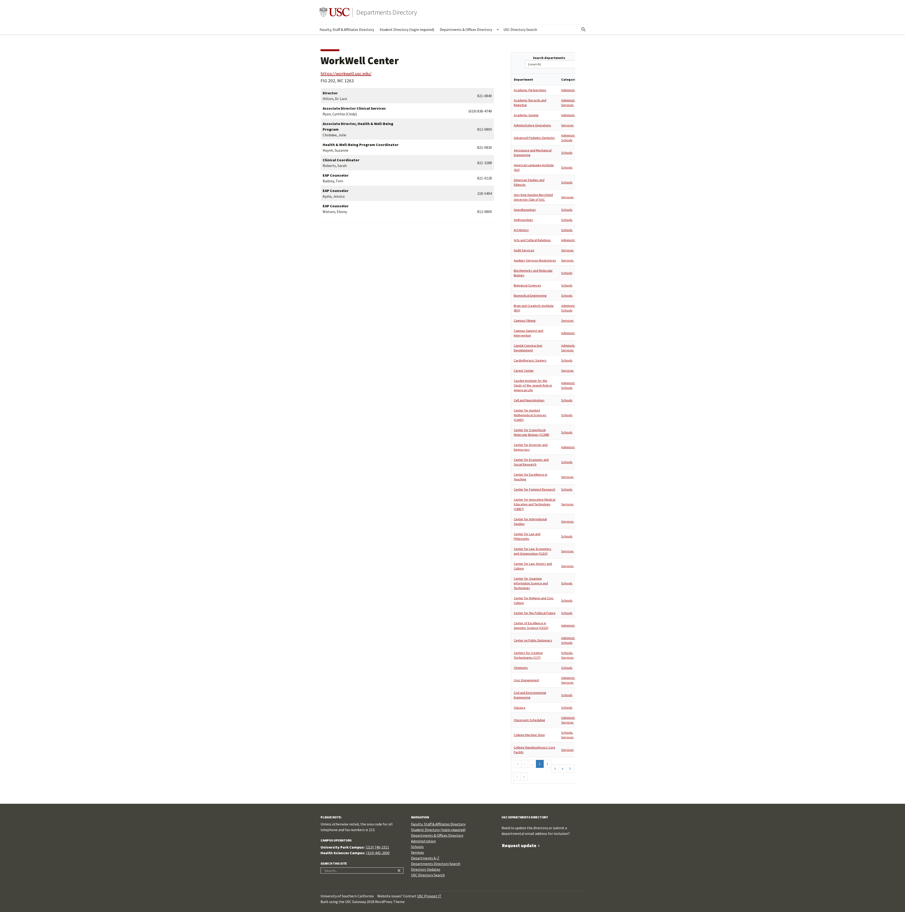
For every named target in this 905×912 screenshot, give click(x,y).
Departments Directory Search (435, 863)
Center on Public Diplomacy (533, 640)
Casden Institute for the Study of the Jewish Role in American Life (533, 385)
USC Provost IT (429, 896)
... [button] (532, 764)
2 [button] (547, 764)
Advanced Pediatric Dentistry (534, 138)
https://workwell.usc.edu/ (346, 73)
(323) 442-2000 (378, 852)
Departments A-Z (425, 858)
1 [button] (540, 764)
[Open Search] (583, 29)
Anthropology (523, 220)
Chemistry (521, 668)
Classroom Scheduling (529, 720)
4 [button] (562, 768)
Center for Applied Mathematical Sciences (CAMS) (530, 415)
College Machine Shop (529, 735)
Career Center (524, 370)
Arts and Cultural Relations (532, 240)
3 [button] (555, 768)
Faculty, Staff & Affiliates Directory (347, 29)
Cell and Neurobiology (529, 400)
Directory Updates (425, 869)
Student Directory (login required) (407, 29)
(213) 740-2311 (377, 847)
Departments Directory (386, 12)
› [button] (517, 777)
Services (567, 105)
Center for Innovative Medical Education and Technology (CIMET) (534, 504)
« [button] (517, 764)
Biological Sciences (527, 285)
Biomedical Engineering (530, 295)
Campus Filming (525, 320)
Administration (571, 90)
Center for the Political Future (534, 613)
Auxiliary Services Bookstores (535, 260)
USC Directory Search (520, 29)
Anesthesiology (525, 210)
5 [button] (570, 768)
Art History (521, 230)
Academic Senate (526, 115)
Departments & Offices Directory (466, 29)
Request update (519, 845)
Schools (566, 140)
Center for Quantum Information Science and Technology (531, 583)
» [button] (524, 777)
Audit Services (524, 250)
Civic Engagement (526, 680)
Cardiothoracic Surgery (530, 360)
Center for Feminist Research (534, 489)
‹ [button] (524, 764)
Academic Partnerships (530, 90)
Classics (519, 707)
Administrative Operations (532, 125)
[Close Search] (399, 870)
